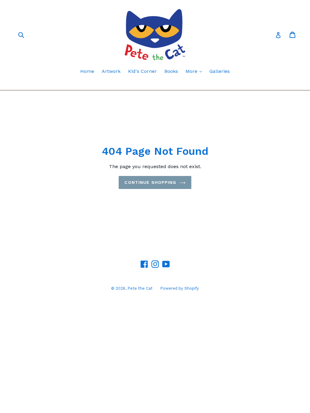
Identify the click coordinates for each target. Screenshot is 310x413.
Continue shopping (150, 182)
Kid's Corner (142, 71)
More (195, 71)
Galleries (219, 71)
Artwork (111, 71)
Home (87, 71)
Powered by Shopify (179, 288)
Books (171, 71)
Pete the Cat (140, 288)
